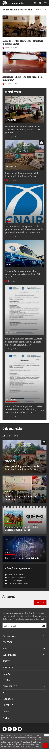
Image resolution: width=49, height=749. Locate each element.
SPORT (6, 661)
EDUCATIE (7, 70)
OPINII (6, 711)
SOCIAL (6, 673)
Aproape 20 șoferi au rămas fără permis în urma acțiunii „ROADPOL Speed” (22, 274)
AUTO (8, 220)
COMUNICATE (11, 332)
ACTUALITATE (9, 34)
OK (46, 735)
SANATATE (8, 667)
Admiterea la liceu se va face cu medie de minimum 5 (23, 78)
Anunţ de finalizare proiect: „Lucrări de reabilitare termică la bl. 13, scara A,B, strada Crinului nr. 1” (23, 341)
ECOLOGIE (8, 698)
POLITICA (7, 642)
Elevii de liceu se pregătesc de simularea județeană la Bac (23, 42)
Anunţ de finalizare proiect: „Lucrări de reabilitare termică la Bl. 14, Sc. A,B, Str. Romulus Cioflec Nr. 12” (24, 409)
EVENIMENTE (9, 654)
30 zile (17, 436)
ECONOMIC (8, 648)
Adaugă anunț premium (18, 568)
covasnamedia (15, 3)
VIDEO (6, 717)
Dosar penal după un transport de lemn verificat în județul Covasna (22, 174)
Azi (4, 436)
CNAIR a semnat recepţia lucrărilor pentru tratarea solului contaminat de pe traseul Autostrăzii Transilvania (24, 229)
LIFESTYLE (8, 705)
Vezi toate (40, 602)
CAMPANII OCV (10, 686)
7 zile (9, 436)
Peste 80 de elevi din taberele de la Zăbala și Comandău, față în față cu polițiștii (22, 129)
